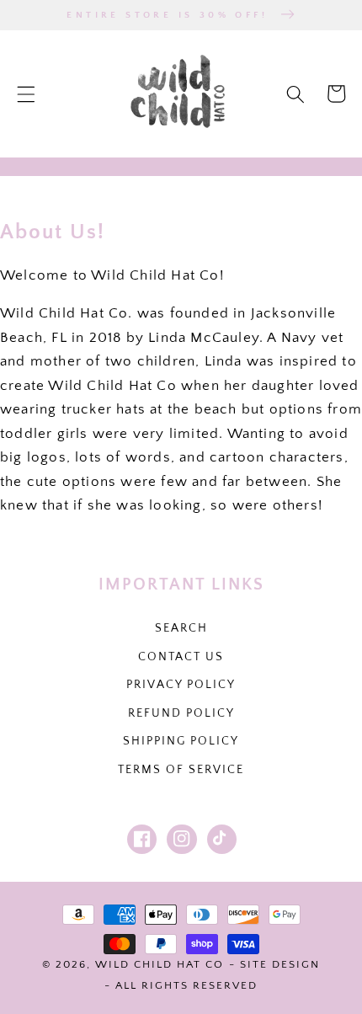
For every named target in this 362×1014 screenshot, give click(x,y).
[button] (26, 93)
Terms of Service (181, 770)
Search (181, 628)
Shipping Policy (181, 741)
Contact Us (181, 657)
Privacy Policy (181, 684)
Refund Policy (181, 713)
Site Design (280, 964)
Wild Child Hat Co (159, 964)
